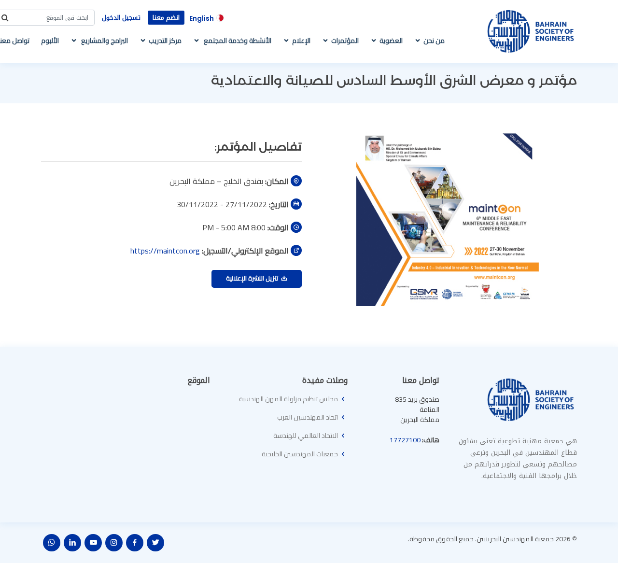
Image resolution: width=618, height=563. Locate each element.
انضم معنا (166, 18)
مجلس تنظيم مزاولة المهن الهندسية (288, 398)
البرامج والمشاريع (104, 40)
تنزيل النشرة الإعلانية (253, 278)
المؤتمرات (345, 40)
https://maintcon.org (165, 250)
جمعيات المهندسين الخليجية (300, 453)
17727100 (405, 440)
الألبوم (50, 40)
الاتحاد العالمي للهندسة (305, 435)
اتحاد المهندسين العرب (307, 417)
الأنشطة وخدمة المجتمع (236, 40)
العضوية (391, 40)
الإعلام (301, 40)
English (201, 18)
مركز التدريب (165, 40)
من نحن (434, 40)
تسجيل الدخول (121, 18)
